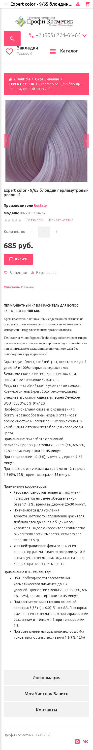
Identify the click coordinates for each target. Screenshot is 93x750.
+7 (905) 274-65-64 (58, 35)
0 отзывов (34, 220)
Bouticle (23, 79)
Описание (12, 287)
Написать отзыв (60, 220)
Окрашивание (47, 79)
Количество (14, 231)
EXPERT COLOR (21, 84)
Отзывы (27, 287)
